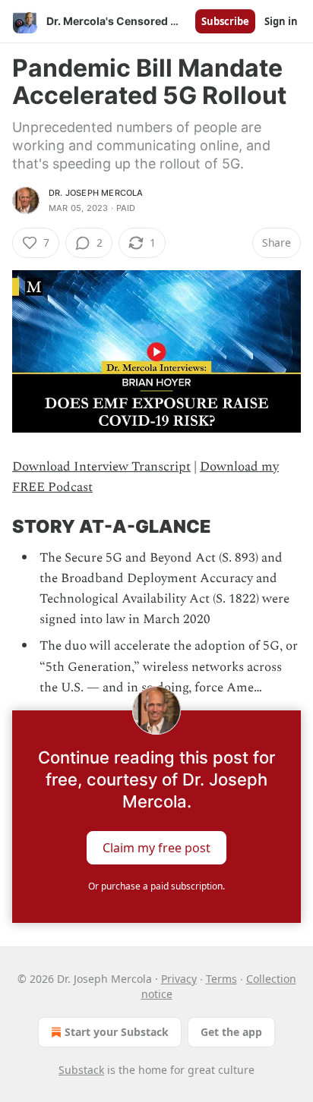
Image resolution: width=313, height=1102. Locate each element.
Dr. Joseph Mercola (96, 192)
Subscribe (225, 21)
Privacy (179, 978)
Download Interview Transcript (101, 467)
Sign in (281, 21)
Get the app (231, 1032)
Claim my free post (156, 847)
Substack (81, 1070)
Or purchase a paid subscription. (156, 886)
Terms (221, 978)
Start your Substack (117, 1032)
